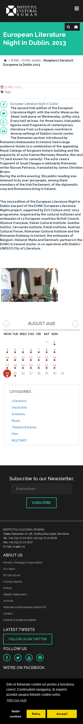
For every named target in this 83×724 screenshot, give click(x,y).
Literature (19, 401)
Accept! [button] (62, 713)
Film (15, 434)
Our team (9, 568)
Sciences (18, 414)
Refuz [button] (36, 713)
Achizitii (8, 600)
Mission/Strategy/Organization (23, 562)
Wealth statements (15, 594)
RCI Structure (11, 575)
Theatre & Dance (24, 427)
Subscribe (41, 503)
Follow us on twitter (28, 639)
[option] (29, 283)
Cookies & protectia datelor (20, 619)
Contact (8, 613)
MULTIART (19, 440)
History (7, 588)
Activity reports (12, 581)
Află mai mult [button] (16, 700)
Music (16, 420)
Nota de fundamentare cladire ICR (24, 607)
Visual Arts (19, 407)
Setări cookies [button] (15, 714)
